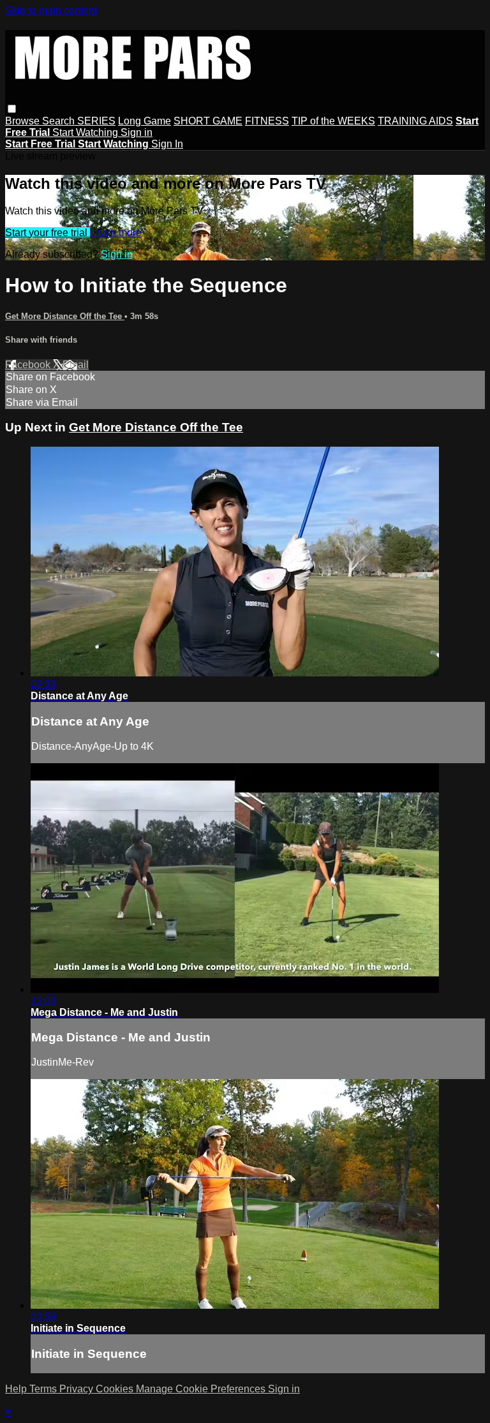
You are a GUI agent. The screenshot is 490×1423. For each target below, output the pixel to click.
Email (76, 364)
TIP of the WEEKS (333, 120)
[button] (12, 109)
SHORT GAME (208, 120)
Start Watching (86, 132)
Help (17, 1388)
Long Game (144, 120)
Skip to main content (51, 10)
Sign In (167, 143)
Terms (44, 1388)
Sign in (136, 132)
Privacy (77, 1388)
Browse (23, 120)
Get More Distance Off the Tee (64, 316)
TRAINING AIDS (415, 120)
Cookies (116, 1388)
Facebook (29, 364)
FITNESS (267, 120)
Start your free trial (47, 232)
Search (59, 120)
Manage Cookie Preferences (202, 1388)
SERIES (96, 120)
